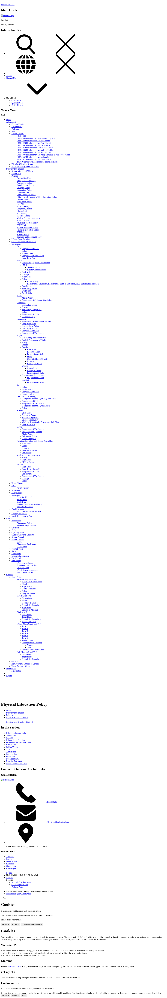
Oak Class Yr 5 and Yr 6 (27, 652)
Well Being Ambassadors (27, 570)
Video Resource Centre (21, 666)
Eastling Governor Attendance (29, 504)
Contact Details (17, 124)
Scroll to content (7, 4)
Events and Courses (25, 572)
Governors (15, 495)
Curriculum (16, 244)
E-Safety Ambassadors (36, 270)
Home (8, 119)
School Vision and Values (22, 171)
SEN (13, 485)
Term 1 (25, 626)
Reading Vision (33, 352)
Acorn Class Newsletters (32, 582)
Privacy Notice (23, 220)
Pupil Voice (26, 272)
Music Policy (27, 298)
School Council (33, 267)
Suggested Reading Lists (37, 359)
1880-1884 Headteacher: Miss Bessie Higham (36, 138)
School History (17, 134)
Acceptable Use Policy (26, 180)
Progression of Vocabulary (33, 256)
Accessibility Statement (21, 882)
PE (18, 385)
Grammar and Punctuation (33, 375)
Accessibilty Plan (24, 178)
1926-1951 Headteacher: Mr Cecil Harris (33, 145)
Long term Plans (28, 593)
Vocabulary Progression (31, 309)
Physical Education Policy (27, 223)
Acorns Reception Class (27, 579)
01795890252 (51, 802)
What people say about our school (25, 166)
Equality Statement (19, 514)
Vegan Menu (22, 546)
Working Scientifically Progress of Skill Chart (40, 422)
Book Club (31, 349)
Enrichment (26, 286)
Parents (9, 518)
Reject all (5, 924)
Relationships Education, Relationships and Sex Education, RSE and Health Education (63, 284)
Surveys (14, 551)
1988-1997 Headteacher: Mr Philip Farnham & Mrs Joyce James (43, 155)
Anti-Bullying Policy (25, 185)
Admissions (16, 490)
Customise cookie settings (32, 924)
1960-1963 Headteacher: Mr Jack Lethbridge (35, 150)
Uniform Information (20, 556)
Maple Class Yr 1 (24, 596)
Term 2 (25, 628)
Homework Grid (29, 621)
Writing (25, 366)
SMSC (25, 265)
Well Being (16, 560)
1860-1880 (21, 136)
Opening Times (17, 532)
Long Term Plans (29, 324)
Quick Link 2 (17, 103)
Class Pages (16, 577)
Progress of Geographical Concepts (36, 321)
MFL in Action (28, 462)
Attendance (16, 521)
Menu (19, 542)
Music (19, 295)
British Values (27, 293)
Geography (21, 319)
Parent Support (23, 488)
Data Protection (23, 199)
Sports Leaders (28, 394)
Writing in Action (34, 370)
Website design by (18, 894)
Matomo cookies (14, 966)
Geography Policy (24, 209)
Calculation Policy (29, 436)
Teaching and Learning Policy (29, 237)
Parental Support (29, 438)
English (20, 335)
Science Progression (30, 417)
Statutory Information (15, 169)
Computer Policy (24, 192)
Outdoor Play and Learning (22, 535)
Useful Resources (29, 589)
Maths (19, 427)
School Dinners (17, 539)
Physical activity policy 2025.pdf (19, 722)
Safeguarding (16, 492)
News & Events (12, 861)
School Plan (16, 173)
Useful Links (16, 558)
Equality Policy (23, 206)
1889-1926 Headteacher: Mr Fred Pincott (34, 143)
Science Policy (23, 234)
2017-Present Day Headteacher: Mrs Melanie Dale (37, 162)
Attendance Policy (24, 523)
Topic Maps (27, 586)
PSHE (19, 260)
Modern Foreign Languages (28, 218)
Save (24, 996)
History (20, 464)
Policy (24, 251)
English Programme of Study (34, 340)
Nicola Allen (22, 499)
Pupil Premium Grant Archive (29, 511)
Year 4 (29, 647)
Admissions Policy (24, 183)
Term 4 (25, 633)
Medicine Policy (23, 216)
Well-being (26, 291)
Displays (25, 274)
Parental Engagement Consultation (36, 263)
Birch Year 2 (22, 612)
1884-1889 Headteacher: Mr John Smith (33, 141)
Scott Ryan (21, 502)
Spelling (25, 380)
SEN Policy (21, 232)
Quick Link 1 (17, 100)
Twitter (9, 76)
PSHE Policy (22, 225)
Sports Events (27, 389)
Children (9, 575)
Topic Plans (27, 617)
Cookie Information (19, 884)
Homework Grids (29, 603)
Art (18, 246)
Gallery (14, 661)
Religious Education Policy (28, 230)
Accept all (15, 924)
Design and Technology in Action (36, 406)
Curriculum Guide (29, 305)
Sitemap (9, 877)
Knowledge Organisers (31, 619)
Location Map (17, 126)
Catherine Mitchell (24, 497)
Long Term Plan (28, 258)
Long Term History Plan (32, 469)
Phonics (25, 345)
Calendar (15, 528)
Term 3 (25, 631)
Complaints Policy (24, 190)
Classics (30, 361)
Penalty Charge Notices (26, 525)
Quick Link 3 (17, 105)
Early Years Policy (24, 202)
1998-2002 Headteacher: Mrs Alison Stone (34, 157)
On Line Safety (28, 317)
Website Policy (17, 887)
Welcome (15, 129)
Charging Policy (23, 187)
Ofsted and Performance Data (23, 241)
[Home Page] (7, 15)
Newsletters (27, 598)
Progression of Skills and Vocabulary (37, 300)
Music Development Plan (21, 516)
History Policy (23, 211)
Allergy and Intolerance (26, 544)
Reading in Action (34, 363)
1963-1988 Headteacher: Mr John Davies (34, 152)
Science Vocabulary (30, 420)
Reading (25, 347)
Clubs (13, 530)
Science (20, 410)
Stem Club (26, 413)
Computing (21, 302)
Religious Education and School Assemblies (35, 441)
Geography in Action (30, 326)
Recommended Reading (32, 643)
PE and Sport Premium (20, 239)
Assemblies (26, 277)
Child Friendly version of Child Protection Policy (37, 197)
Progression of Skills (30, 248)
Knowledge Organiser (31, 605)
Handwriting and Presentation (34, 338)
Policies (14, 176)
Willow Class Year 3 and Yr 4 (29, 624)
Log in (9, 675)
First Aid (20, 204)
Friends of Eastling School (22, 164)
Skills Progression (29, 288)
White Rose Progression (32, 431)
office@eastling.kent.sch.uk (57, 822)
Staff (13, 131)
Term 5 (25, 636)
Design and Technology (26, 396)
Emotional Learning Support (28, 565)
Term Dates (16, 553)
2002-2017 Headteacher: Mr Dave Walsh (34, 159)
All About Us (11, 122)
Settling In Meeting (30, 610)
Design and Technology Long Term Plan (39, 399)
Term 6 (25, 638)
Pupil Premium (17, 509)
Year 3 (29, 645)
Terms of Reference (25, 507)
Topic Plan (26, 607)
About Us (10, 857)
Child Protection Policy (26, 195)
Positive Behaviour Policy (27, 227)
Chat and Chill (23, 568)
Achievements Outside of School (25, 664)
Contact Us (11, 78)
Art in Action (27, 253)
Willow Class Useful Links (33, 650)
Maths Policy (22, 213)
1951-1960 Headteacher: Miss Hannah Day (35, 148)
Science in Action (29, 415)
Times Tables (27, 640)
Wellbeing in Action (25, 563)
